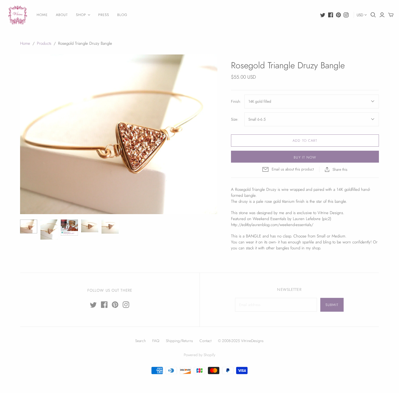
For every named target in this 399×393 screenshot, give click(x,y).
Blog (122, 14)
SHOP (81, 14)
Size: (234, 119)
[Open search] (373, 15)
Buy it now (305, 157)
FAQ (155, 340)
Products (44, 43)
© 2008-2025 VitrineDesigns (241, 340)
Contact (205, 340)
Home (25, 43)
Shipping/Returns (179, 340)
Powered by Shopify (199, 354)
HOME (42, 14)
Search (140, 340)
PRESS (103, 14)
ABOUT (62, 14)
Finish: (236, 101)
